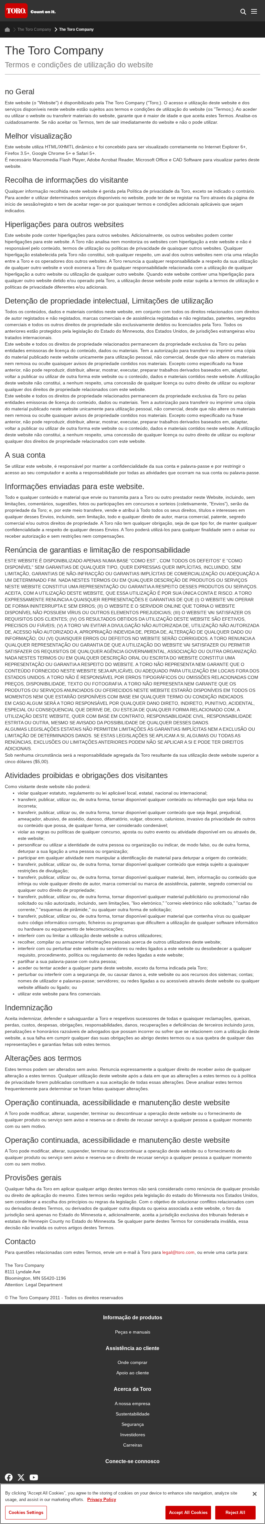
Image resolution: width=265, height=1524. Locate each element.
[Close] (255, 1494)
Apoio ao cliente (132, 1372)
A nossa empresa (132, 1403)
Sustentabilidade (133, 1413)
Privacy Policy (101, 1499)
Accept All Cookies (188, 1512)
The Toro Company (34, 29)
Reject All (235, 1512)
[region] (132, 1504)
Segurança (133, 1424)
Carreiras (132, 1445)
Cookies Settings (26, 1512)
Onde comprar (132, 1362)
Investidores (132, 1434)
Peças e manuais (132, 1332)
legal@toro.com (178, 1252)
